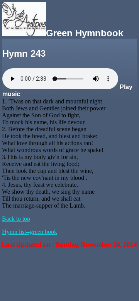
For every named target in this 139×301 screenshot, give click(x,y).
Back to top (16, 218)
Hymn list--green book (29, 231)
